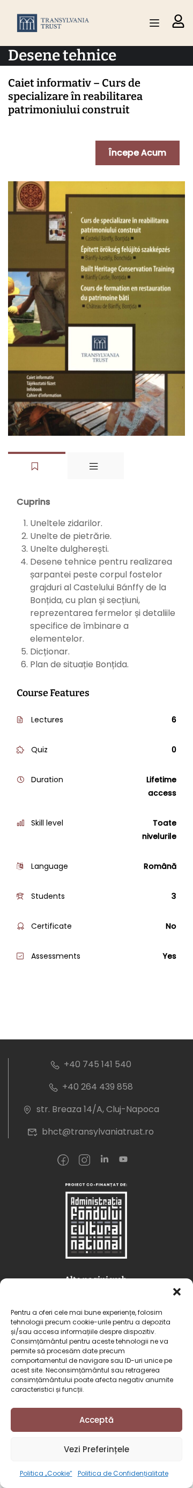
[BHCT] (54, 23)
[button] (177, 1291)
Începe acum (137, 153)
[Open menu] (156, 23)
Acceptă (96, 1419)
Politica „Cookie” (46, 1473)
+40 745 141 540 (97, 1064)
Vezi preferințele (96, 1449)
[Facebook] (63, 1160)
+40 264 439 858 (97, 1087)
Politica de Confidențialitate (123, 1473)
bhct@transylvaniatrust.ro (98, 1131)
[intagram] (84, 1160)
